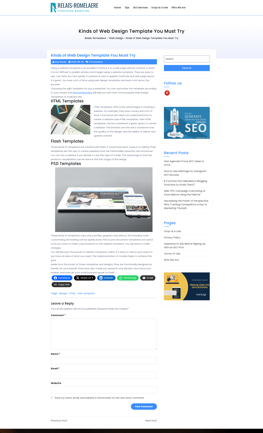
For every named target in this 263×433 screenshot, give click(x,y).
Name (55, 354)
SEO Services (140, 7)
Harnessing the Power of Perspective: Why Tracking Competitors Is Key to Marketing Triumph (186, 204)
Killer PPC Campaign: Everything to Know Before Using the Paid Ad (184, 192)
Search (187, 68)
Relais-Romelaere (95, 38)
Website (56, 383)
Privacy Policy (172, 237)
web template (86, 293)
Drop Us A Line (159, 7)
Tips (126, 7)
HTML (72, 293)
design (63, 293)
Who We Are (179, 7)
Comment (58, 315)
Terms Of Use (172, 253)
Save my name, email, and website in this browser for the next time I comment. (100, 397)
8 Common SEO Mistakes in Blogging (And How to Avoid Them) (185, 182)
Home (117, 7)
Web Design (116, 38)
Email (55, 368)
